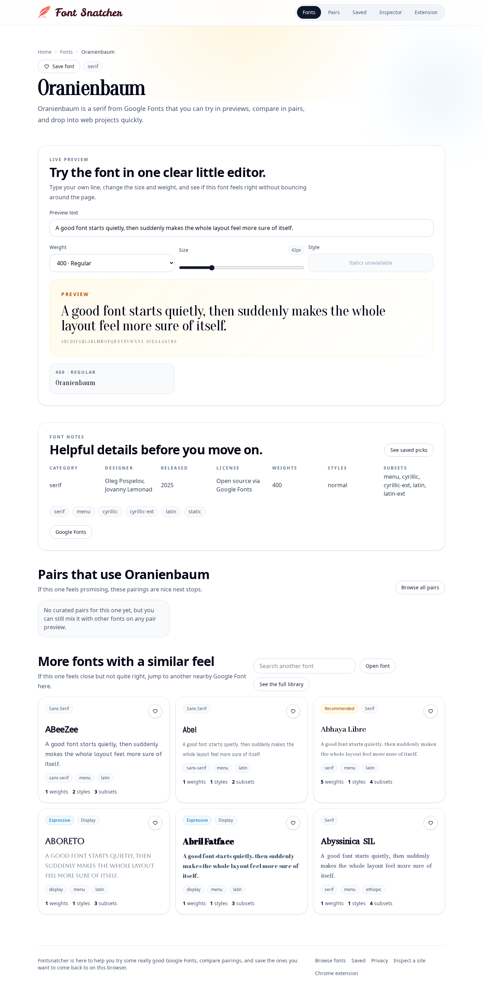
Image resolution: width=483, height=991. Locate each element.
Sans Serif (59, 709)
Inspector (390, 12)
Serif (369, 709)
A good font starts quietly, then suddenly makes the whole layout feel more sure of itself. (103, 754)
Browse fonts (330, 960)
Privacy (379, 960)
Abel (189, 729)
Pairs (334, 12)
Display (88, 820)
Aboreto (65, 841)
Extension (426, 12)
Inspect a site (409, 960)
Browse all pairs (420, 587)
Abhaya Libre (343, 730)
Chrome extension (336, 973)
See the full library (281, 684)
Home (45, 51)
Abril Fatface (208, 841)
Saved (360, 12)
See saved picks (408, 450)
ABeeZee (61, 730)
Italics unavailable (370, 262)
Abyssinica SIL (348, 841)
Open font (378, 665)
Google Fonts (71, 532)
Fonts (309, 12)
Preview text (64, 212)
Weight (58, 247)
